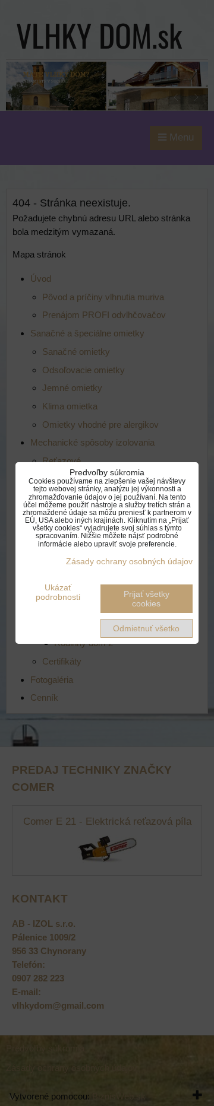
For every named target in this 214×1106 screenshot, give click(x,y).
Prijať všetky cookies (146, 598)
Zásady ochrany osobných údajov (129, 561)
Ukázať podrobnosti (58, 592)
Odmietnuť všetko (146, 628)
